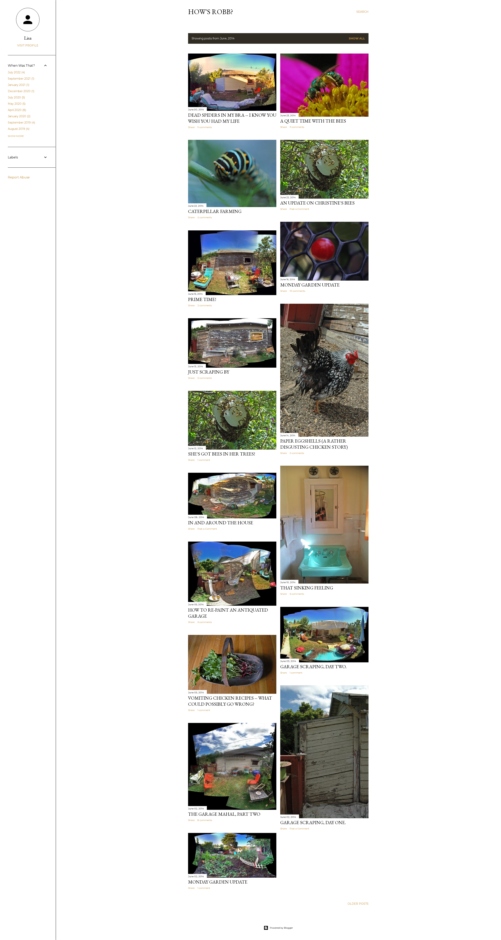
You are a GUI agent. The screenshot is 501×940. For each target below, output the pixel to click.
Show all (357, 38)
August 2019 (18, 129)
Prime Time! (202, 299)
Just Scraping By (208, 372)
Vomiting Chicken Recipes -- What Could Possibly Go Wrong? (230, 701)
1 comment (203, 459)
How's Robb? (210, 11)
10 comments (297, 290)
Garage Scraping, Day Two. (313, 667)
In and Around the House (220, 523)
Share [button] (191, 127)
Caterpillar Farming (214, 211)
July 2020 (16, 97)
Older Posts (358, 903)
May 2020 (16, 103)
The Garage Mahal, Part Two (224, 814)
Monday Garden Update (310, 285)
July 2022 (16, 72)
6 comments (297, 593)
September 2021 (20, 78)
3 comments (204, 377)
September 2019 (21, 122)
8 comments (204, 820)
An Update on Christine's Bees (317, 203)
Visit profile (27, 45)
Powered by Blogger (281, 927)
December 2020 (20, 91)
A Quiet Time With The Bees (313, 121)
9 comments (204, 127)
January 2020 (19, 116)
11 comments (297, 126)
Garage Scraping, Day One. (313, 822)
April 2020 (16, 110)
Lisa (28, 38)
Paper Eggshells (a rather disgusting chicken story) (314, 444)
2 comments (204, 217)
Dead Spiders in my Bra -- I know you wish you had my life (232, 118)
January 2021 (18, 85)
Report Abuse (19, 177)
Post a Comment (299, 208)
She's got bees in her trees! (221, 454)
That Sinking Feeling (306, 588)
